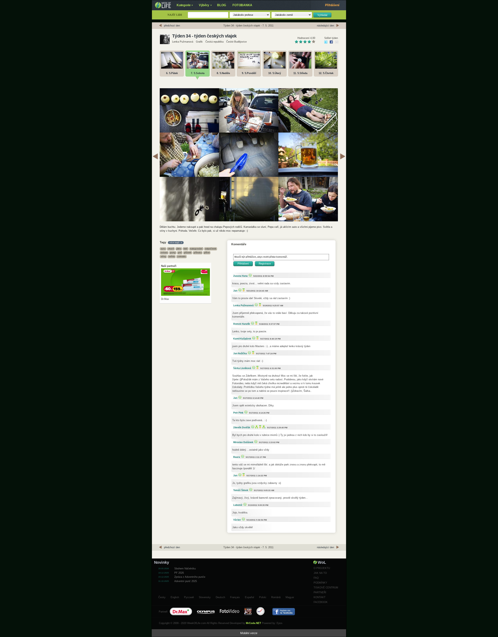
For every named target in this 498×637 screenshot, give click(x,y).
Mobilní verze (248, 633)
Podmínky (320, 582)
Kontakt (319, 597)
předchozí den (172, 25)
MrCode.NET (253, 623)
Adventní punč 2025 (185, 581)
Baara (236, 457)
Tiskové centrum (326, 587)
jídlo (178, 249)
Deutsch (220, 597)
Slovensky (205, 597)
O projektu (322, 568)
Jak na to (320, 573)
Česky (162, 597)
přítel (207, 252)
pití (179, 252)
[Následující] (342, 156)
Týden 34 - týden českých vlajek (204, 35)
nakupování (196, 249)
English (175, 597)
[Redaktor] (256, 426)
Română (276, 597)
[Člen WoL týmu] (263, 426)
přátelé (187, 252)
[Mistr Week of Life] (243, 289)
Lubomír (237, 505)
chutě (171, 249)
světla (171, 256)
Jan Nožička (240, 353)
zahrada (181, 256)
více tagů (174, 242)
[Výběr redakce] (250, 275)
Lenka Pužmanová (182, 41)
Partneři (320, 592)
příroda (197, 252)
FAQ (316, 577)
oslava (164, 252)
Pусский (189, 597)
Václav (237, 519)
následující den (325, 25)
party (172, 252)
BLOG (221, 5)
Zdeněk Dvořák (241, 427)
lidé (186, 249)
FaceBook (321, 602)
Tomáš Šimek (240, 490)
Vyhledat (322, 15)
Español (249, 597)
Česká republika (214, 41)
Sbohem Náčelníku (185, 568)
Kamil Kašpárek (242, 338)
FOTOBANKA (242, 5)
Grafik (199, 41)
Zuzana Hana (240, 276)
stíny (163, 256)
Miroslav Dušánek (243, 442)
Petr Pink (238, 412)
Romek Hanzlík (241, 324)
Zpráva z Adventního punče (189, 576)
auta (163, 249)
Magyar (290, 597)
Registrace (265, 263)
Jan (235, 290)
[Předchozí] (155, 156)
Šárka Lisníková (242, 368)
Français (235, 597)
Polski (262, 597)
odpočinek (210, 249)
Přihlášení (332, 5)
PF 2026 (179, 572)
